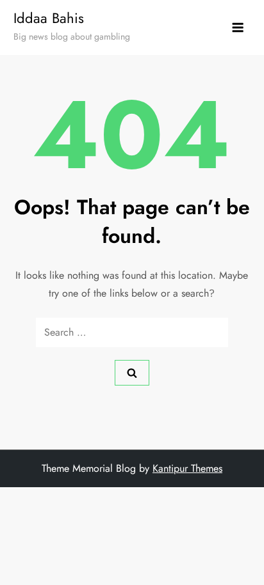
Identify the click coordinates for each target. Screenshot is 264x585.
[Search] (132, 373)
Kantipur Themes (187, 468)
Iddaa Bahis (48, 18)
